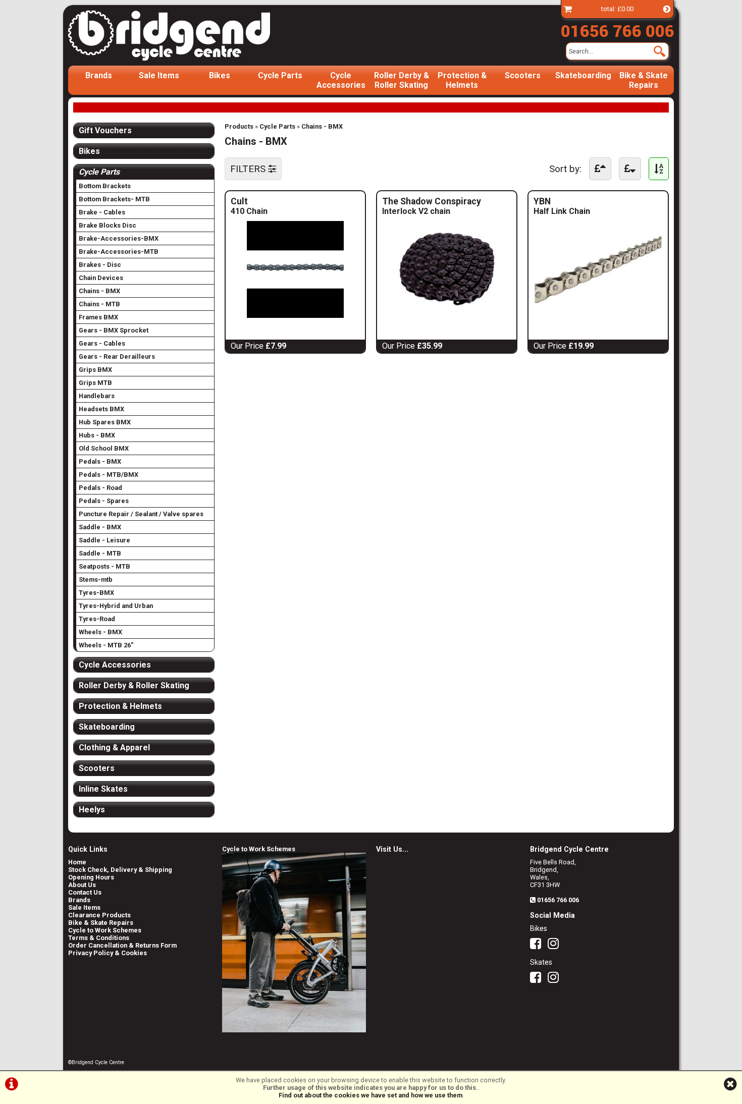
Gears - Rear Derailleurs (117, 356)
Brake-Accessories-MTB (118, 251)
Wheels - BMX (100, 632)
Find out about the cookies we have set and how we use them (370, 1095)
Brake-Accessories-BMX (118, 238)
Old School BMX (104, 448)
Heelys (92, 809)
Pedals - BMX (100, 461)
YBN (573, 201)
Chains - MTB (99, 304)
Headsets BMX (101, 409)
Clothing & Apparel (114, 747)
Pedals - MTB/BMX (108, 474)
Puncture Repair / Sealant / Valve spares (141, 514)
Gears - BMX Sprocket (113, 330)
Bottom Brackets (105, 186)
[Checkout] (568, 9)
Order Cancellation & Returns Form (122, 945)
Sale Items (159, 75)
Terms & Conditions (98, 938)
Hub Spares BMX (105, 422)
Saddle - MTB (100, 553)
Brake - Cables (102, 212)
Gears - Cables (102, 343)
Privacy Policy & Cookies (107, 953)
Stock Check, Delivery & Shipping (120, 869)
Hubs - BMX (97, 435)
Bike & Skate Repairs (643, 80)
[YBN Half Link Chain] (598, 315)
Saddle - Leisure (104, 540)
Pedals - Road (100, 487)
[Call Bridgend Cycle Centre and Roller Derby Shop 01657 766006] (617, 28)
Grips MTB (95, 383)
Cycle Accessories (340, 80)
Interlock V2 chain (428, 211)
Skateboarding (583, 75)
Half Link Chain (562, 211)
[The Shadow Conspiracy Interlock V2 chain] (446, 315)
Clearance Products (99, 915)
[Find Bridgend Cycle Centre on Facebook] (538, 946)
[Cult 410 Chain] (295, 315)
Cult (259, 201)
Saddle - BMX (100, 527)
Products (239, 126)
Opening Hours (91, 877)
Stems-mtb (96, 579)
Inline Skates (103, 789)
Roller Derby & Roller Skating (401, 80)
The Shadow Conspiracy (446, 201)
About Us (82, 885)
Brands (98, 75)
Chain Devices (101, 278)
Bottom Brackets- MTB (114, 199)
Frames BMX (98, 317)
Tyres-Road (97, 619)
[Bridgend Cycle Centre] (186, 35)
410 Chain (249, 211)
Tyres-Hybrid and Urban (116, 606)
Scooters (523, 75)
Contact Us (84, 892)
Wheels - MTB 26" (106, 645)
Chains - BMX (322, 126)
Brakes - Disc (100, 264)
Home (77, 862)
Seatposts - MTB (104, 566)
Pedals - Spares (104, 501)
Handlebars (97, 396)
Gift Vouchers (105, 130)
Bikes (219, 75)
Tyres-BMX (96, 592)
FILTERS (249, 169)
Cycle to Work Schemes (104, 930)
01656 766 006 (558, 900)
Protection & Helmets (462, 80)
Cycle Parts (280, 75)
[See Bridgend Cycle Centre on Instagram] (556, 946)
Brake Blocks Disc (107, 225)
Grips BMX (95, 369)
